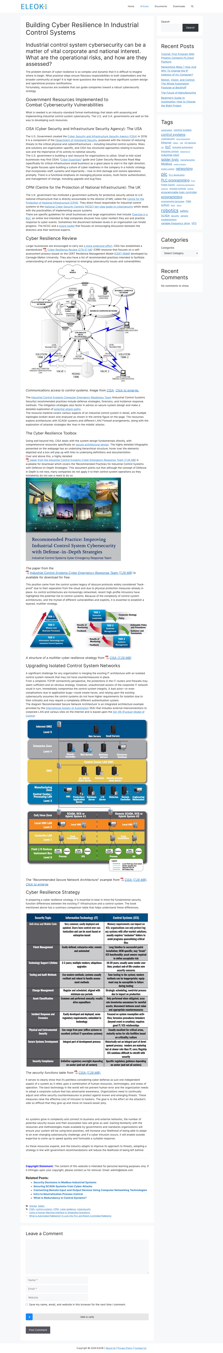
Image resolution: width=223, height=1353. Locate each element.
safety (184, 211)
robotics (169, 210)
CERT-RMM (122, 253)
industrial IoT (185, 152)
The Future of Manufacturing (178, 92)
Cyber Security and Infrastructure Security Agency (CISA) (102, 136)
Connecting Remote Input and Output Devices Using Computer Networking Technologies (90, 1190)
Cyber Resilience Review (62, 249)
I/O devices (190, 142)
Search (165, 21)
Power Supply (168, 184)
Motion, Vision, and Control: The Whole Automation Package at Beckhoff (178, 83)
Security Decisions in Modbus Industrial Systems (65, 1182)
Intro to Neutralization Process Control (58, 1194)
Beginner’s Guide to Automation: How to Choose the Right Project (178, 101)
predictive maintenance (185, 185)
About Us (111, 1348)
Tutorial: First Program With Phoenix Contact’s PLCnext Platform (177, 58)
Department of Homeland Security (76, 140)
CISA (110, 390)
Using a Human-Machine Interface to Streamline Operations (59, 1212)
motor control (167, 169)
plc (164, 174)
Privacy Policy (125, 1348)
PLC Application (177, 175)
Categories (167, 247)
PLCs (193, 181)
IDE (162, 147)
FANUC (175, 143)
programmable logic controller (179, 192)
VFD (193, 223)
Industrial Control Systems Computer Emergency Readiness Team (71, 397)
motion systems (180, 164)
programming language (172, 201)
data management (183, 139)
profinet (190, 189)
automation (166, 130)
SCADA (165, 215)
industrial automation (182, 147)
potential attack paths (67, 409)
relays (179, 205)
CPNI (56, 1209)
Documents (161, 6)
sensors (184, 215)
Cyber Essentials (71, 159)
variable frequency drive (175, 223)
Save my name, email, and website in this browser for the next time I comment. (77, 1304)
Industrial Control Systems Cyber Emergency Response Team (74, 573)
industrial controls (170, 151)
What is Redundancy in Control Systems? (60, 1197)
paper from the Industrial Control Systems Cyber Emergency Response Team (76, 460)
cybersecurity (84, 1209)
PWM (188, 201)
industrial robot (170, 155)
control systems (44, 1209)
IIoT (168, 147)
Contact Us (140, 1348)
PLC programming (175, 180)
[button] (192, 6)
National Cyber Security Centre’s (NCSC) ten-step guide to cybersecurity (89, 206)
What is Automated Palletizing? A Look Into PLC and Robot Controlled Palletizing (70, 1216)
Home (131, 6)
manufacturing (187, 159)
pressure (164, 189)
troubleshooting (169, 219)
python (165, 205)
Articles (144, 6)
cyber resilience (68, 1209)
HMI (181, 143)
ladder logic (170, 159)
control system (183, 130)
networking (184, 168)
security (175, 215)
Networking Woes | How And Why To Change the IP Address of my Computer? (178, 70)
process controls (177, 188)
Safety (41, 1206)
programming (171, 197)
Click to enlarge (37, 884)
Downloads (179, 6)
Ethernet (166, 142)
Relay (173, 205)
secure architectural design (92, 444)
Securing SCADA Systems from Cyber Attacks (63, 1186)
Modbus (166, 164)
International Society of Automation (67, 708)
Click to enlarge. (127, 390)
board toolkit (67, 225)
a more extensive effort (98, 245)
